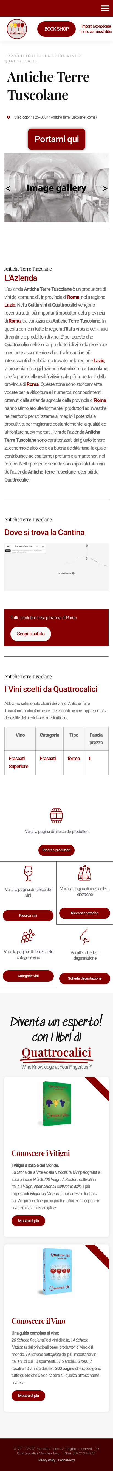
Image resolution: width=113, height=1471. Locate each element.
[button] (105, 8)
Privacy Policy (46, 1460)
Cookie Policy (66, 1460)
